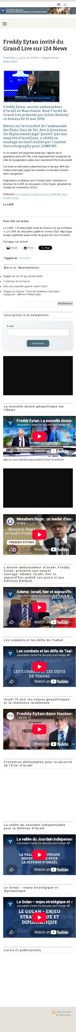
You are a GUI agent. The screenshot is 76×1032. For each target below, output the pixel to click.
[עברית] (64, 4)
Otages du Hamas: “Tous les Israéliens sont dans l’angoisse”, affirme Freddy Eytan (31, 293)
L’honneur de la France (16, 281)
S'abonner (38, 343)
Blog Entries (64, 1011)
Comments (64, 1015)
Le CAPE (20, 57)
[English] (58, 4)
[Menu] (4, 23)
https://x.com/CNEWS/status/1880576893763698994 (33, 459)
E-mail (10, 326)
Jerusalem (25, 258)
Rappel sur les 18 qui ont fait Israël (22, 276)
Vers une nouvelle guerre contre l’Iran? (25, 286)
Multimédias (10, 61)
